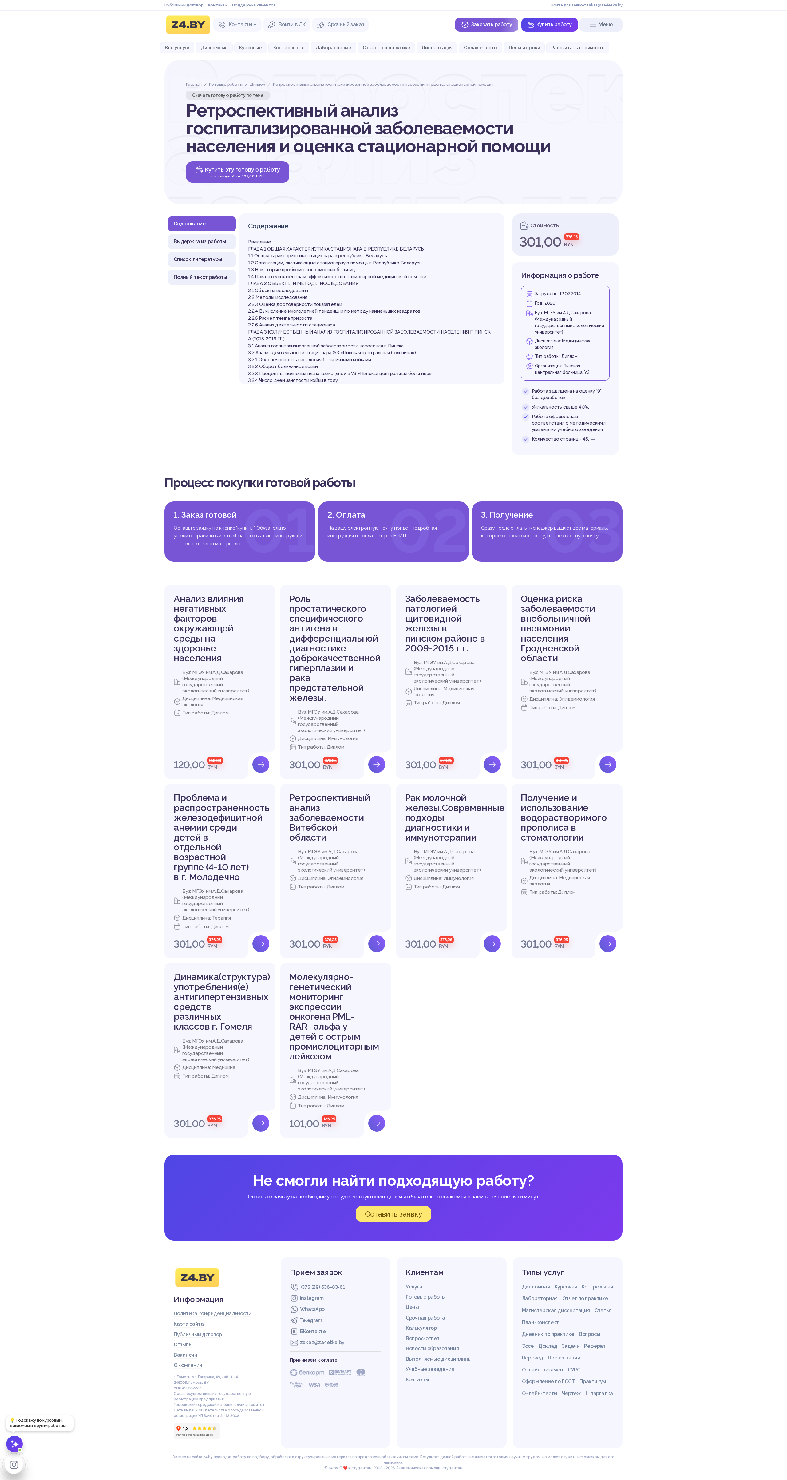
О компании (188, 1365)
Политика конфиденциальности (212, 1313)
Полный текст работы (200, 277)
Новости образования (432, 1348)
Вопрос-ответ (422, 1338)
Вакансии (185, 1355)
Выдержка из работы (200, 241)
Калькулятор (421, 1328)
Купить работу (554, 24)
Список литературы (198, 259)
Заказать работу (491, 24)
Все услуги (177, 47)
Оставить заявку (393, 1214)
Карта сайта (189, 1324)
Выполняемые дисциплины (438, 1359)
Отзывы (183, 1344)
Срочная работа (425, 1318)
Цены (412, 1307)
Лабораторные (333, 47)
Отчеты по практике (386, 47)
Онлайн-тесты (480, 47)
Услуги (414, 1287)
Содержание (190, 224)
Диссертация (437, 47)
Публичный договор (184, 5)
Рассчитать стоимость (577, 47)
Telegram (311, 1320)
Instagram (312, 1298)
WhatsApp (312, 1309)
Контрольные (289, 47)
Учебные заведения (430, 1369)
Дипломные (214, 47)
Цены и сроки (524, 47)
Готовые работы (426, 1297)
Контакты (217, 5)
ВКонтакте (313, 1331)
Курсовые (250, 47)
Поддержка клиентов (253, 5)
